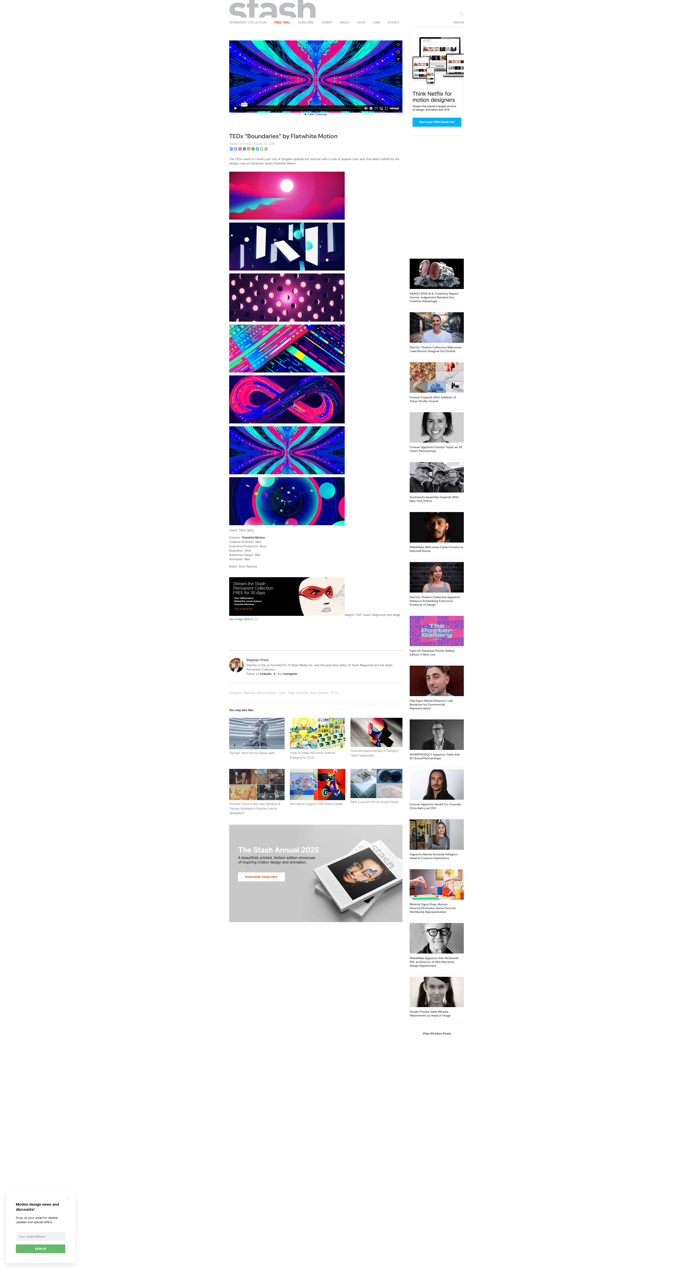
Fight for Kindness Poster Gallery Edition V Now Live (432, 652)
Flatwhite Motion (253, 537)
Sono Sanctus (319, 693)
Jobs (376, 22)
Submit (326, 22)
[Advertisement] (437, 199)
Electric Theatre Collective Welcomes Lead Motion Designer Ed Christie (436, 349)
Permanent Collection (247, 22)
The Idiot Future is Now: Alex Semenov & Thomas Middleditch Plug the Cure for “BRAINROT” (254, 808)
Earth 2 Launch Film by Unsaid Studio (374, 802)
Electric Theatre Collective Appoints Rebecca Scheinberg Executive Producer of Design (435, 601)
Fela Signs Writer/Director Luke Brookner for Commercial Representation (431, 704)
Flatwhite (302, 693)
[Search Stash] (461, 14)
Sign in (458, 22)
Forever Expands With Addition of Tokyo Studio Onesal (433, 399)
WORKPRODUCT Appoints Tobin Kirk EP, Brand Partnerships (435, 756)
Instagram (290, 674)
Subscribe (306, 22)
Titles (281, 693)
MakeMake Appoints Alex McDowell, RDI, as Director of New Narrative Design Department (434, 962)
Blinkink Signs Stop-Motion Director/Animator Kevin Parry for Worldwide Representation (433, 908)
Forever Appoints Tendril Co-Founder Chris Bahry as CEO (435, 806)
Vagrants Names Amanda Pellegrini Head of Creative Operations (433, 856)
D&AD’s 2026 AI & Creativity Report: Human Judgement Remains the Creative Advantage (434, 297)
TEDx (334, 693)
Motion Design (266, 693)
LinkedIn (266, 674)
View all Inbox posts (437, 1033)
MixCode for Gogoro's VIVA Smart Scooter (316, 804)
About (345, 22)
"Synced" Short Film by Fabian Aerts (252, 753)
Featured (249, 693)
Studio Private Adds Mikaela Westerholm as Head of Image (430, 1013)
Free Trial (282, 22)
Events (393, 22)
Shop (361, 22)
